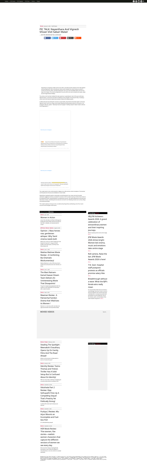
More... (89, 234)
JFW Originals (20, 1)
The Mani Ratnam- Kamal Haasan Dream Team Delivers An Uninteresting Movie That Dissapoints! (49, 278)
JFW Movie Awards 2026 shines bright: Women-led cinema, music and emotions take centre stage (96, 242)
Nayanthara (49, 148)
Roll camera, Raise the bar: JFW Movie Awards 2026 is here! (97, 257)
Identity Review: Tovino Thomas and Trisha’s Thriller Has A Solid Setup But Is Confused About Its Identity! (50, 371)
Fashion (6, 1)
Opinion (52, 228)
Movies (33, 1)
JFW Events (12, 1)
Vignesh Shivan (49, 187)
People (38, 1)
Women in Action (47, 217)
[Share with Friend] (70, 38)
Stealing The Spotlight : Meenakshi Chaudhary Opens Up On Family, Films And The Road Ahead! (50, 350)
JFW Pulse (27, 1)
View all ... (105, 311)
